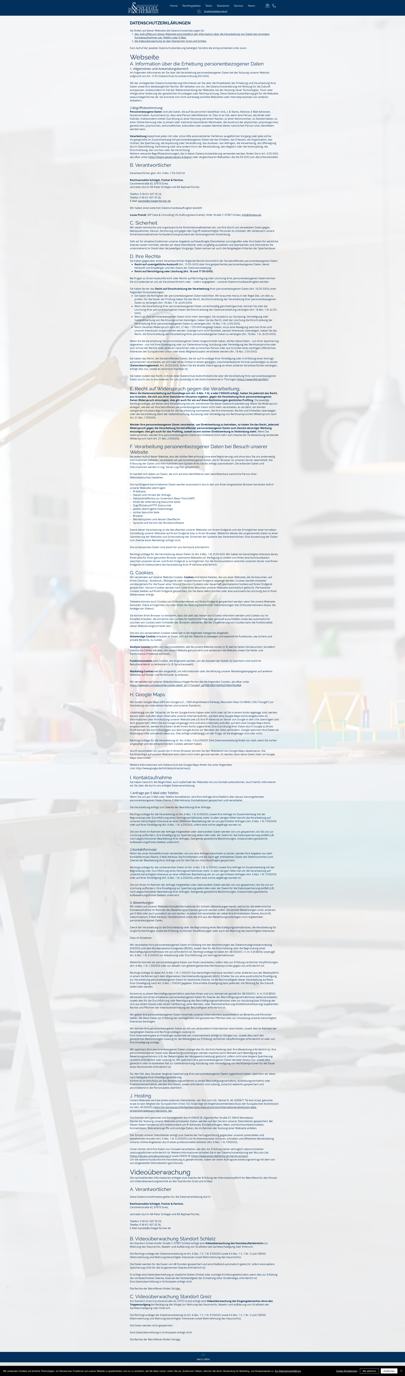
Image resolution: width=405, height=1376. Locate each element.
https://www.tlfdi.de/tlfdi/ (253, 379)
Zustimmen (389, 1371)
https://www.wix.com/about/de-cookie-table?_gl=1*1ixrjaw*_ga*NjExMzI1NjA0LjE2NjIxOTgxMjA (185, 685)
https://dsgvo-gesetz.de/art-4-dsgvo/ (170, 157)
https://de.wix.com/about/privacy (150, 1156)
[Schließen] (401, 1370)
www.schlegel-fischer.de (144, 97)
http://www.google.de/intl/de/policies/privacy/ (163, 768)
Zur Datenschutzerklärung (288, 1371)
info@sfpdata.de (251, 215)
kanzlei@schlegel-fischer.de (154, 201)
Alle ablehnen (369, 1371)
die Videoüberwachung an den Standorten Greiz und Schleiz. (170, 41)
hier (177, 1288)
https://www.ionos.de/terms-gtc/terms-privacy (219, 1156)
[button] (239, 5)
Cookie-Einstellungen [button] (346, 1371)
